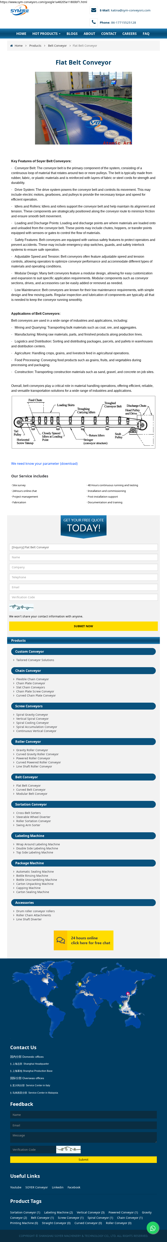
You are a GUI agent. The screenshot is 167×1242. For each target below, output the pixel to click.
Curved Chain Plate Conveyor (36, 695)
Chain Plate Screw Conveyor (35, 691)
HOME (21, 33)
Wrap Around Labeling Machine (38, 844)
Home (19, 45)
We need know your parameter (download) (44, 463)
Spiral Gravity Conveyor (32, 714)
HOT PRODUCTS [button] (45, 33)
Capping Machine (28, 888)
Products (35, 45)
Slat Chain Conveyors (30, 687)
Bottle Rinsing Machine (32, 876)
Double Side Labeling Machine (37, 848)
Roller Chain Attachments (33, 915)
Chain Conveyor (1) (129, 1218)
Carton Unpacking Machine (35, 884)
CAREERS (129, 33)
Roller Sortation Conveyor (33, 821)
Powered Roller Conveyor (33, 758)
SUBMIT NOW (83, 626)
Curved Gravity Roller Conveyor (37, 754)
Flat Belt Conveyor (28, 785)
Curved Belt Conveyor (31, 790)
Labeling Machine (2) (58, 1212)
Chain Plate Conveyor (30, 683)
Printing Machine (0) (24, 1223)
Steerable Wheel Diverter (33, 817)
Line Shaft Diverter (29, 919)
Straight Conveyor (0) (55, 1223)
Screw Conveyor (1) (70, 1218)
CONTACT (108, 33)
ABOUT (89, 33)
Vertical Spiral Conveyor (32, 719)
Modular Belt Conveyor (31, 794)
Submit (83, 1159)
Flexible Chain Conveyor (32, 679)
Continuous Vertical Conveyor (36, 731)
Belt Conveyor (57, 45)
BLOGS (72, 33)
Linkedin (58, 1187)
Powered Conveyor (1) (123, 1212)
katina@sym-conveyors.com (131, 10)
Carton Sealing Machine (32, 892)
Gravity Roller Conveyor (32, 750)
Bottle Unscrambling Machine (36, 880)
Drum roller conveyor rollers (35, 911)
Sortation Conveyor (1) (25, 1212)
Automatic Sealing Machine (35, 871)
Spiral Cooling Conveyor (32, 723)
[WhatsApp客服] (153, 1228)
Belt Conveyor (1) (42, 1218)
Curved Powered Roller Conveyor (38, 762)
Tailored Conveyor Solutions (35, 660)
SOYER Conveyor (37, 1187)
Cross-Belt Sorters (28, 813)
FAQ (146, 33)
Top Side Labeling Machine (34, 852)
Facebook (74, 1187)
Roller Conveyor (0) (118, 1223)
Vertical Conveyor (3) (90, 1212)
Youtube (16, 1187)
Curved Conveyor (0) (88, 1223)
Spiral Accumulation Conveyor (36, 727)
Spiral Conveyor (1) (100, 1218)
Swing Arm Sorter (28, 825)
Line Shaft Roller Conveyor (34, 766)
